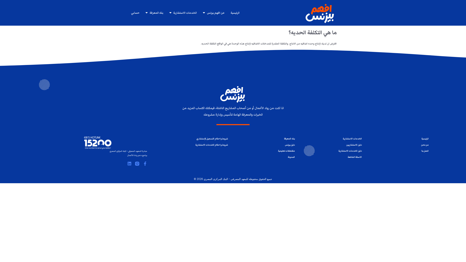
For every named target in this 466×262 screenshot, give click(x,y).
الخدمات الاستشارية (185, 13)
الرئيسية (235, 13)
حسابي (135, 13)
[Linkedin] (129, 164)
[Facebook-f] (145, 164)
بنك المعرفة (156, 13)
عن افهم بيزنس (215, 13)
